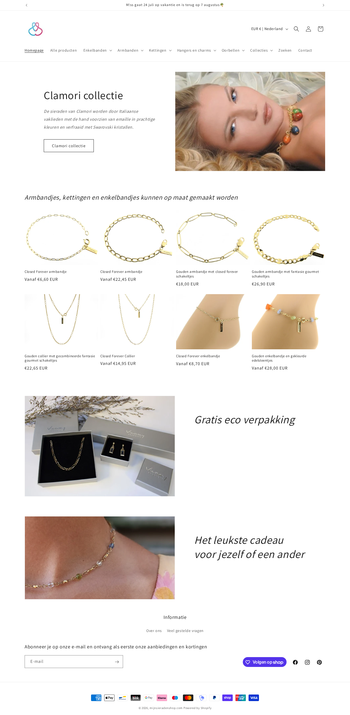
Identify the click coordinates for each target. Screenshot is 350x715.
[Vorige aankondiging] (27, 5)
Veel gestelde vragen (185, 630)
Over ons (154, 630)
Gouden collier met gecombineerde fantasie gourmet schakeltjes (60, 358)
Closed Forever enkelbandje (198, 356)
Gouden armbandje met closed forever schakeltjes (207, 274)
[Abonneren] (117, 661)
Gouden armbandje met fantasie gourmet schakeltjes (285, 274)
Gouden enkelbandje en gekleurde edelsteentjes (279, 358)
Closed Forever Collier (117, 356)
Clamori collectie (69, 145)
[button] (97, 50)
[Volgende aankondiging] (323, 5)
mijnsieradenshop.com (166, 708)
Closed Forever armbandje (45, 272)
